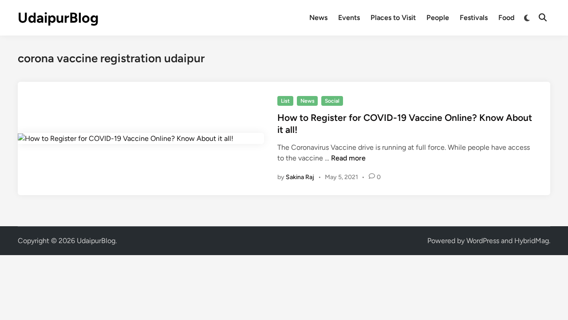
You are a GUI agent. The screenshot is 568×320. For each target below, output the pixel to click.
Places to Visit (393, 17)
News (318, 17)
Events (349, 17)
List (285, 101)
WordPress (482, 240)
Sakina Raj (300, 177)
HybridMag (531, 240)
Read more (348, 158)
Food (506, 17)
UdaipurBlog (58, 17)
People (437, 17)
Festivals (474, 17)
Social (332, 101)
